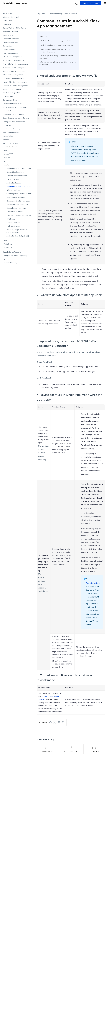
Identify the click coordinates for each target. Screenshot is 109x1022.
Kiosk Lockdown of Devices (13, 114)
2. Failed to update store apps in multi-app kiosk (56, 45)
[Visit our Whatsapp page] (63, 722)
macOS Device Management (14, 71)
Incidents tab (8, 136)
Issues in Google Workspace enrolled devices (17, 231)
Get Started (7, 13)
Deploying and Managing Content (16, 118)
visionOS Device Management (15, 82)
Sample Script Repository (13, 252)
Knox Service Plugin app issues (18, 215)
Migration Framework (11, 17)
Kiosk (6, 150)
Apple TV (8, 247)
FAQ (4, 259)
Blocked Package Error (15, 172)
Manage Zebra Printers (12, 89)
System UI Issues (13, 222)
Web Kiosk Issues (13, 226)
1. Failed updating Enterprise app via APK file (55, 41)
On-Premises (8, 96)
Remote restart (93, 583)
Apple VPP (8, 154)
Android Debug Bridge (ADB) (17, 236)
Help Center (21, 3)
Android (7, 165)
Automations (8, 35)
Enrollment (7, 24)
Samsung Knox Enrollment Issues (19, 194)
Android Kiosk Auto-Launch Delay (19, 168)
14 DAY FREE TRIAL (90, 3)
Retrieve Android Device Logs (18, 201)
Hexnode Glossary (10, 263)
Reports (6, 140)
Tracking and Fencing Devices (14, 129)
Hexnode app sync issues (16, 208)
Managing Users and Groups (14, 122)
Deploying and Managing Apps (15, 107)
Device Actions (9, 49)
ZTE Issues (10, 219)
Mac (6, 240)
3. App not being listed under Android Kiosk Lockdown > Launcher (55, 50)
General (7, 158)
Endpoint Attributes (10, 31)
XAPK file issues (12, 179)
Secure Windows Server (12, 103)
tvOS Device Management (13, 75)
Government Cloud (10, 100)
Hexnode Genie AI (10, 111)
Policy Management (10, 53)
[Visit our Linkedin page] (59, 722)
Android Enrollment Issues (16, 176)
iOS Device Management (12, 57)
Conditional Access (10, 42)
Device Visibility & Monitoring (14, 28)
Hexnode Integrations (11, 132)
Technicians (7, 125)
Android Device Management (14, 60)
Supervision (7, 46)
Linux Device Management (13, 78)
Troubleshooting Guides (12, 147)
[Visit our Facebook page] (50, 722)
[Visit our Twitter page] (54, 722)
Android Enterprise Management (15, 64)
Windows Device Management (15, 67)
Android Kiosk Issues (14, 212)
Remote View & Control (15, 197)
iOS (5, 161)
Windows (8, 244)
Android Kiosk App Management (19, 186)
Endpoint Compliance (11, 39)
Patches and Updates (11, 93)
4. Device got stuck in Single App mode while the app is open (57, 57)
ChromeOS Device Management (15, 85)
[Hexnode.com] (8, 3)
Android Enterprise (13, 183)
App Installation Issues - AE (17, 204)
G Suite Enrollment (13, 190)
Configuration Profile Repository (15, 255)
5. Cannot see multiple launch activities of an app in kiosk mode (57, 63)
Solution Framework (10, 143)
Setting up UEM (9, 21)
